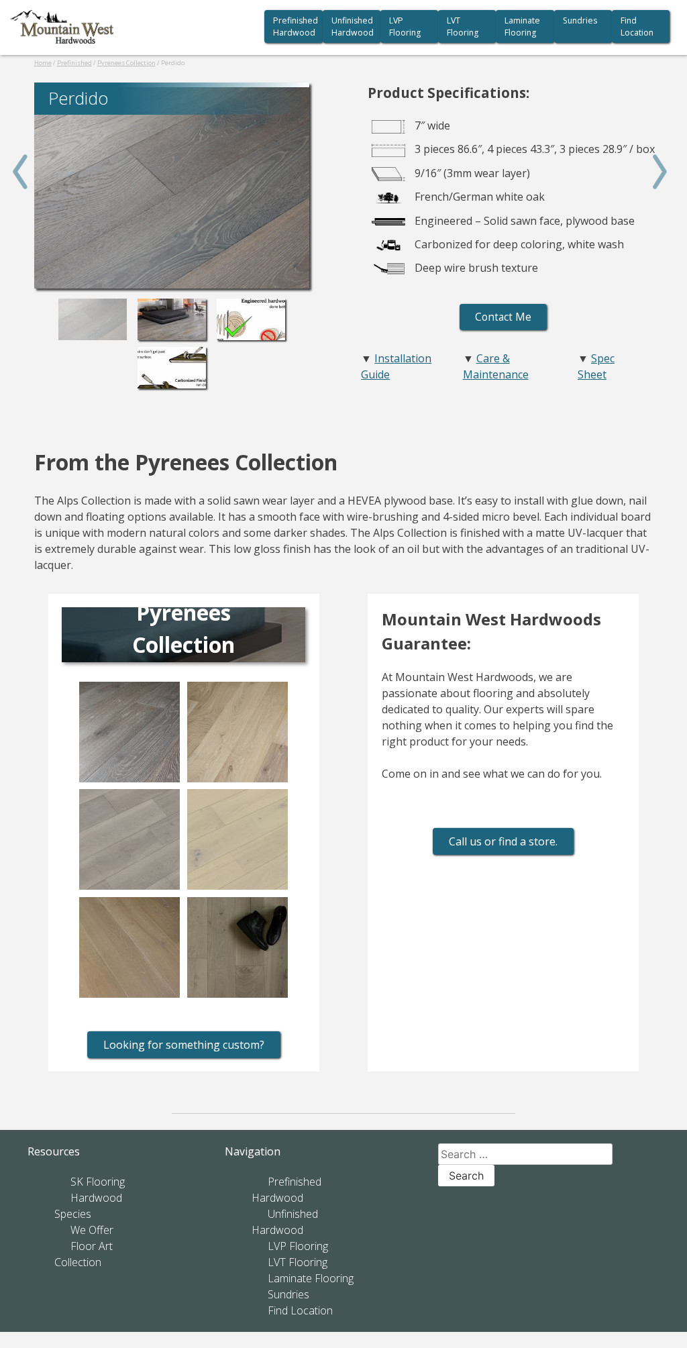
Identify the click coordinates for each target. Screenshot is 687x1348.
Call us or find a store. (503, 841)
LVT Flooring (462, 26)
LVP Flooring (405, 26)
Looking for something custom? (183, 1044)
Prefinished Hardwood (295, 26)
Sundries (580, 20)
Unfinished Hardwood (352, 26)
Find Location (637, 26)
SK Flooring (97, 1181)
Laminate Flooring (522, 26)
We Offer (91, 1230)
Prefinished (74, 62)
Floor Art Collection (83, 1254)
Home (43, 62)
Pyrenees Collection (126, 62)
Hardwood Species (88, 1205)
